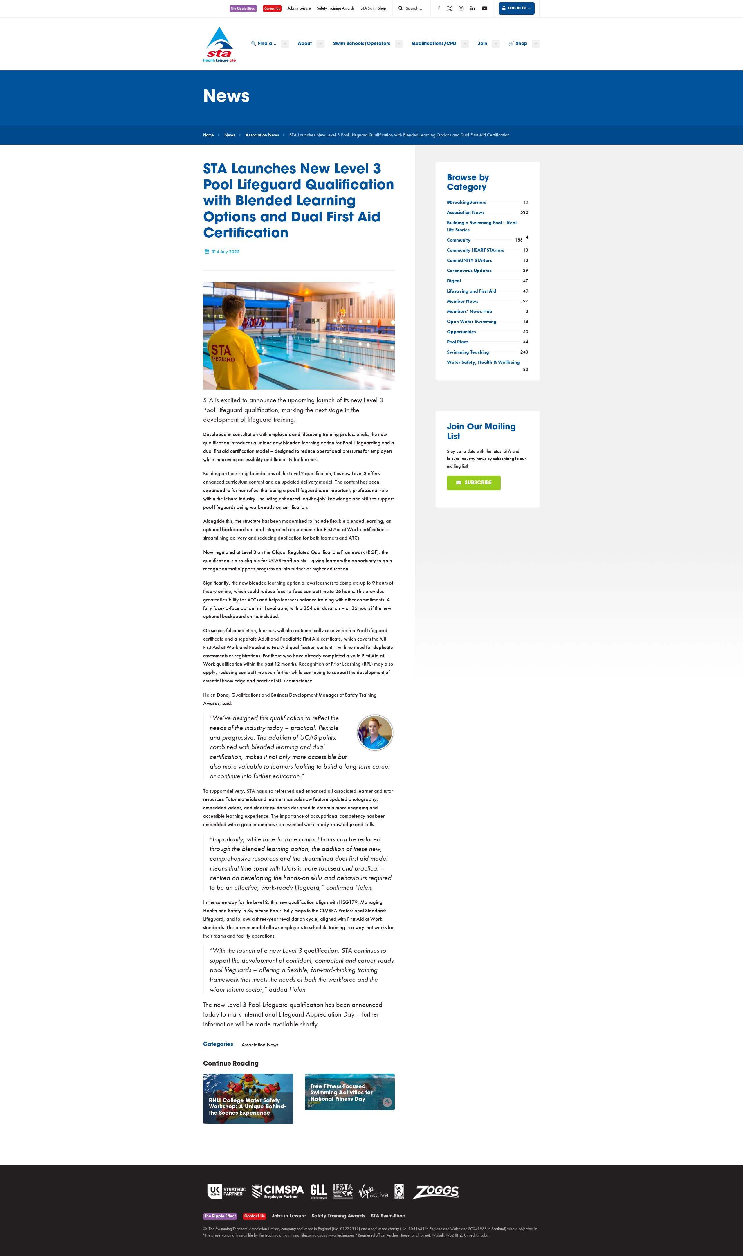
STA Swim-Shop (373, 8)
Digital (454, 281)
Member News (462, 301)
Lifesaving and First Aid (471, 291)
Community (458, 240)
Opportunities (461, 332)
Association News (262, 135)
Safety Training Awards (335, 8)
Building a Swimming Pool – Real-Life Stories (482, 226)
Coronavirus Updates (469, 270)
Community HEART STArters (475, 250)
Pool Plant (457, 342)
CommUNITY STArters (469, 260)
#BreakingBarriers (466, 202)
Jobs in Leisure (299, 8)
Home (208, 135)
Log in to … (519, 8)
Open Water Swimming (472, 322)
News (229, 135)
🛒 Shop (517, 44)
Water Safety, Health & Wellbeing (483, 362)
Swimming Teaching (468, 352)
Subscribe (477, 482)
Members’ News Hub (469, 311)
